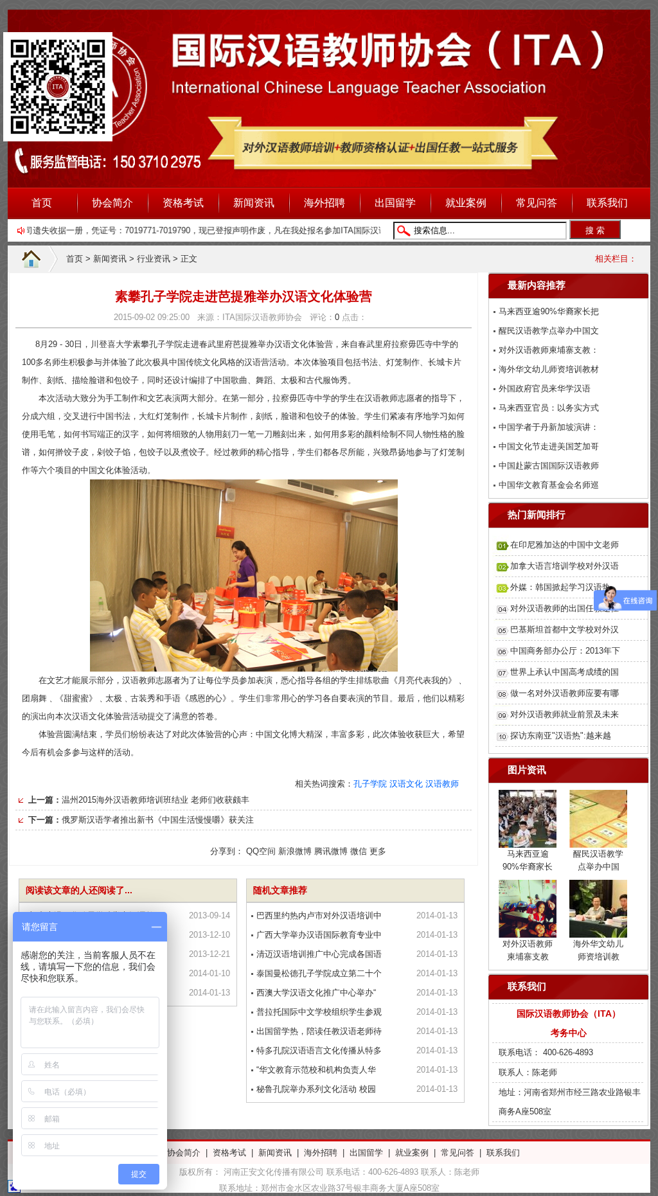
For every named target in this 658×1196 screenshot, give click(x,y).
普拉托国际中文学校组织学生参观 (319, 1012)
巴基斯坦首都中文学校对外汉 (564, 629)
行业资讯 (153, 258)
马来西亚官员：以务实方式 (549, 408)
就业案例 (465, 202)
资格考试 (183, 202)
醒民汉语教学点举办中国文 (549, 330)
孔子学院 (370, 784)
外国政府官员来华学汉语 (545, 388)
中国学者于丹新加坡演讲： (549, 427)
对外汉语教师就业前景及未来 (564, 714)
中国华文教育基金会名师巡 (549, 485)
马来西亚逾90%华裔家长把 (549, 311)
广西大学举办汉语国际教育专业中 (319, 935)
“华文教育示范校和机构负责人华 (316, 1070)
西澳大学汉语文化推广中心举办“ (316, 992)
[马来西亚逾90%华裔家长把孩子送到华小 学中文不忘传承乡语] (527, 839)
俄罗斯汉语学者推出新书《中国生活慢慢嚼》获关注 (158, 820)
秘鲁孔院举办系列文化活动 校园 (316, 1089)
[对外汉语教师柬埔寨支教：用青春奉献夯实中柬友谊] (527, 929)
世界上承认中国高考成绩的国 (564, 672)
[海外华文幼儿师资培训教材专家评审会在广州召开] (598, 929)
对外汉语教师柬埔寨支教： (549, 350)
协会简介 (112, 202)
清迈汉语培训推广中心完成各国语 (319, 954)
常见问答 (536, 202)
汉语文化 (406, 784)
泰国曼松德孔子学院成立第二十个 (319, 973)
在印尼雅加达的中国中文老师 (564, 544)
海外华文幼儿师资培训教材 (549, 369)
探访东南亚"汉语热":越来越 (560, 735)
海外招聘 (324, 202)
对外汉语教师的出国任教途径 (564, 608)
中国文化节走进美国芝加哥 (549, 446)
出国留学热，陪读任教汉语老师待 (319, 1031)
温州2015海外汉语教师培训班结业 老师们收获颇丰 (155, 800)
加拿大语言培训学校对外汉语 (564, 566)
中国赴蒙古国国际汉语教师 (549, 465)
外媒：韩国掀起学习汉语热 (560, 587)
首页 (41, 202)
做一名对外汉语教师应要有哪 (564, 693)
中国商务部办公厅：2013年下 (565, 651)
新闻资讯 (253, 202)
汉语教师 (442, 784)
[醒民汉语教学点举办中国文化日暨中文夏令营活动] (598, 839)
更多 (377, 851)
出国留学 (395, 202)
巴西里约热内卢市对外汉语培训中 (319, 915)
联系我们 (607, 202)
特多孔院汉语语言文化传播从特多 (319, 1050)
